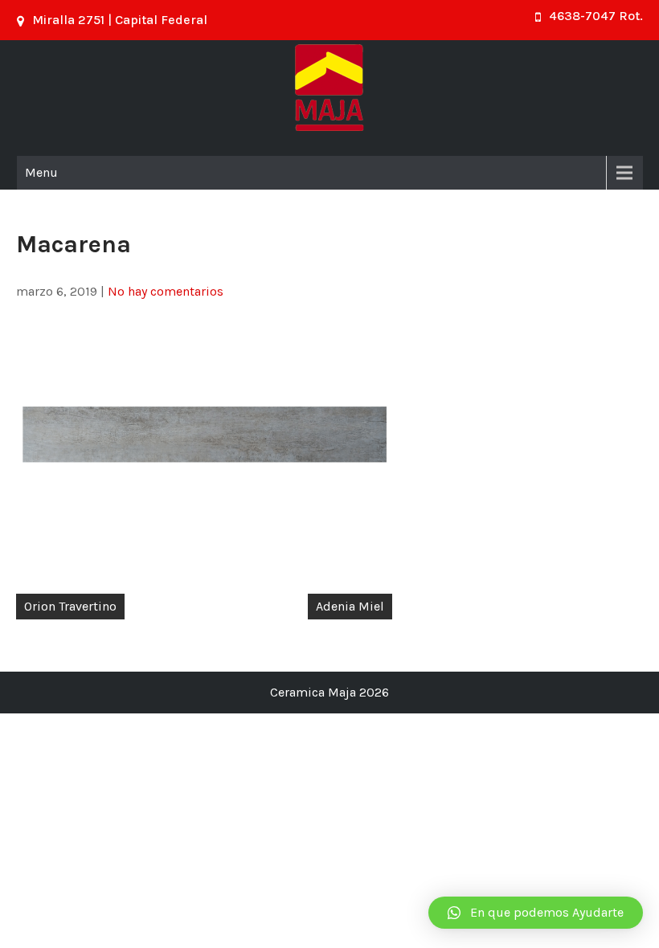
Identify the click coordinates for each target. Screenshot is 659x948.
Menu (41, 172)
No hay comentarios (165, 291)
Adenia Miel (350, 606)
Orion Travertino (70, 606)
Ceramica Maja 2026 (329, 692)
